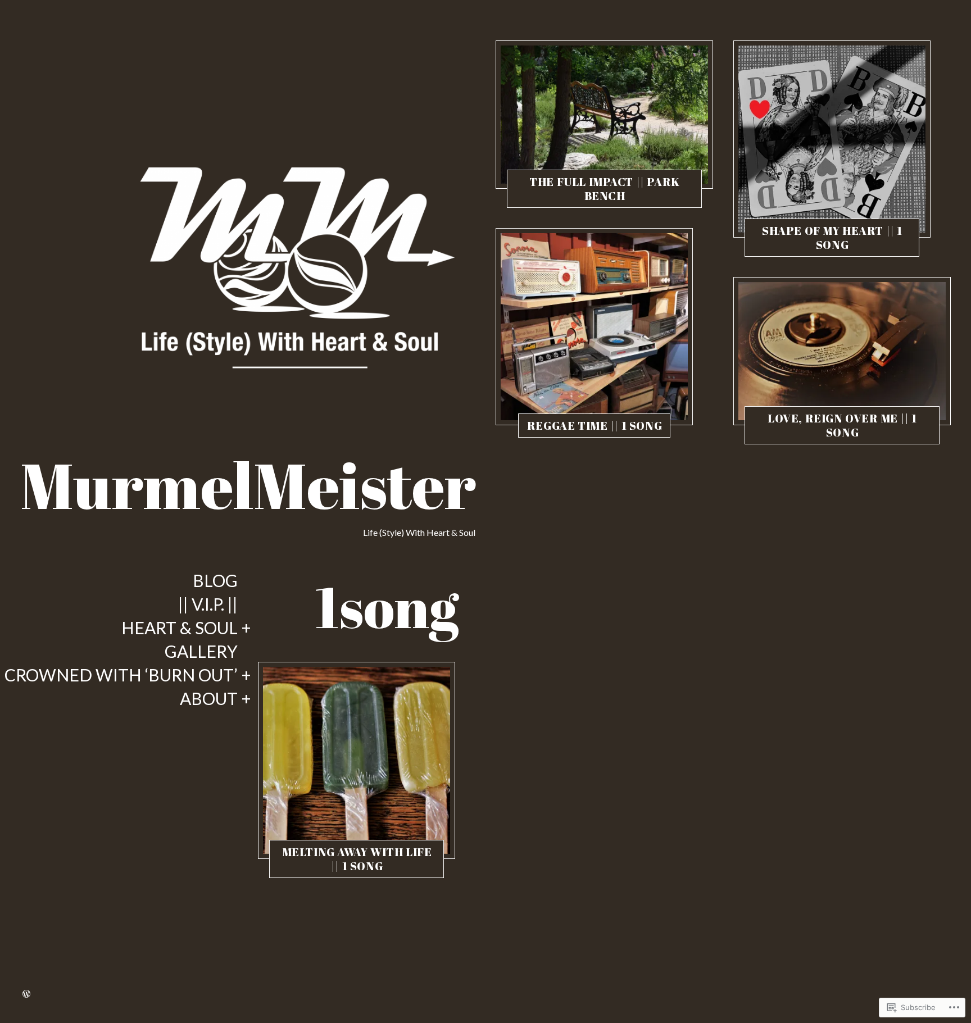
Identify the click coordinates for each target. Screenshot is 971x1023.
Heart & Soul (179, 628)
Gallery (201, 651)
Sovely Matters (357, 868)
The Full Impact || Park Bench (604, 188)
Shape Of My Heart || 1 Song (832, 237)
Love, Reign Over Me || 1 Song (842, 425)
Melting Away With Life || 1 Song (357, 859)
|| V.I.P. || (208, 604)
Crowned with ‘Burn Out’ (121, 675)
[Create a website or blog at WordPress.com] (26, 994)
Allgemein (310, 868)
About (209, 698)
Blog (215, 580)
